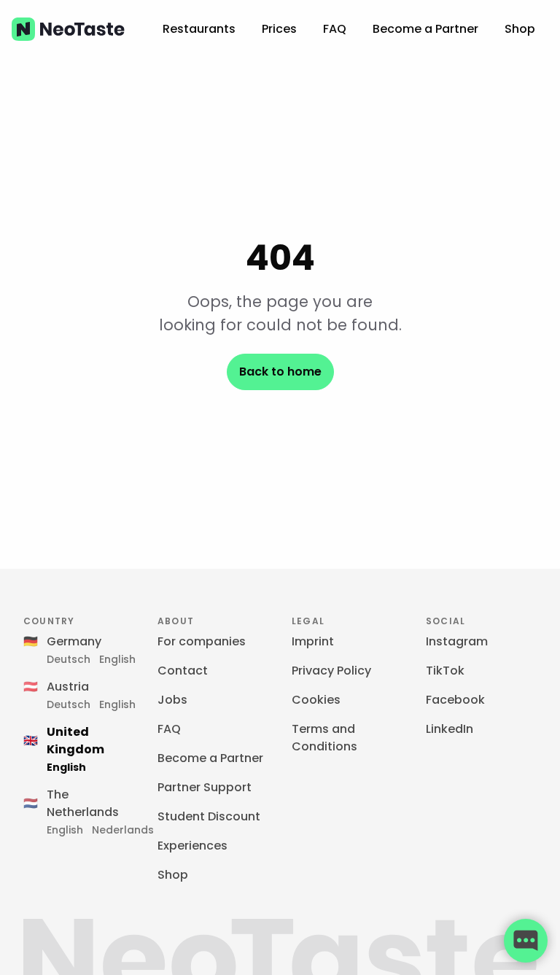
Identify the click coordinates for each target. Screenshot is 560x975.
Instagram (457, 641)
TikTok (445, 670)
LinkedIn (449, 728)
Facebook (455, 699)
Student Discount (209, 816)
